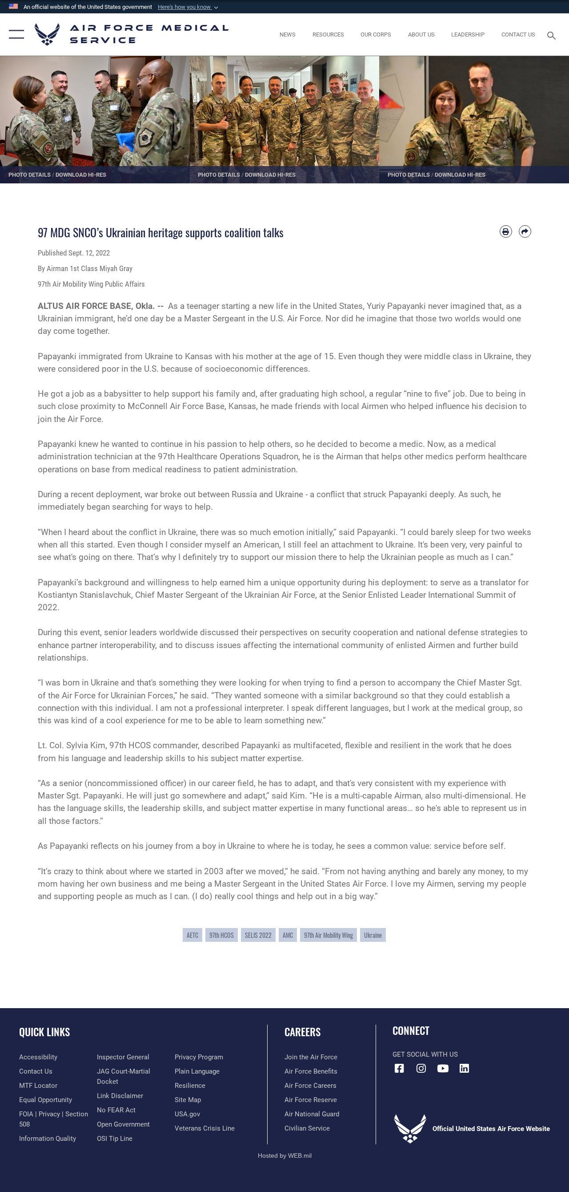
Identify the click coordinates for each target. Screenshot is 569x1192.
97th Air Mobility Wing (328, 935)
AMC (288, 935)
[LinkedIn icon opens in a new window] (464, 1068)
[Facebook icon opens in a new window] (399, 1068)
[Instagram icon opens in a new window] (421, 1068)
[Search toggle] (553, 34)
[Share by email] (525, 231)
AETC (192, 935)
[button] (189, 7)
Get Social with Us (425, 1054)
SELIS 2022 (258, 935)
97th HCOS (221, 935)
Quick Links (44, 1032)
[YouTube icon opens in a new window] (442, 1068)
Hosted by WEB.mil (285, 1155)
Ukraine (373, 935)
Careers (302, 1032)
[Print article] (506, 231)
